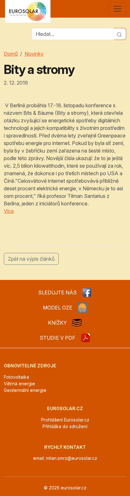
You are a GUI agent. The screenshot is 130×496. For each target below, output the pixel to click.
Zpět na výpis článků (31, 259)
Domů (11, 54)
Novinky (34, 54)
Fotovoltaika (16, 377)
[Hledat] (120, 34)
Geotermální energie (25, 390)
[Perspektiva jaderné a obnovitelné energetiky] (85, 338)
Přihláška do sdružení (65, 426)
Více (9, 211)
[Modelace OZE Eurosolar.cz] (82, 308)
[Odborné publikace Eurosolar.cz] (77, 323)
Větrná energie (19, 383)
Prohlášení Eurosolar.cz (65, 419)
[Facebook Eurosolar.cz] (87, 292)
